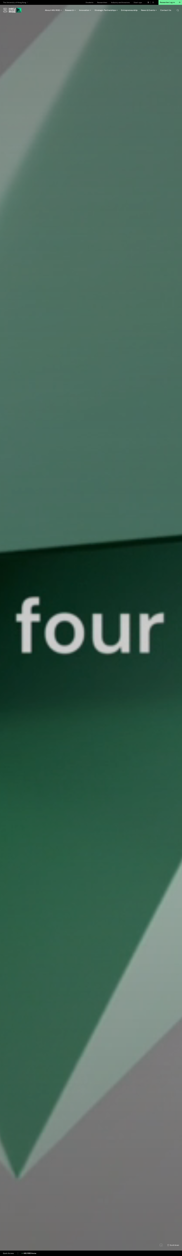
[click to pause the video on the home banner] (161, 1245)
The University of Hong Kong (14, 2)
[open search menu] (178, 10)
